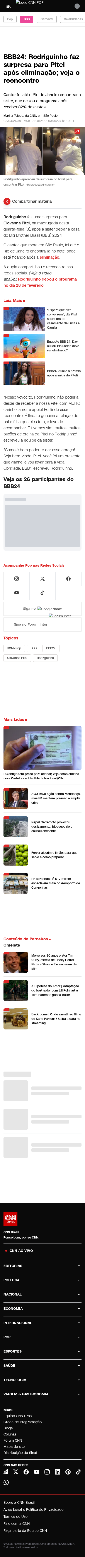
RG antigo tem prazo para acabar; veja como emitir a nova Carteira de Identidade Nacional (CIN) (41, 776)
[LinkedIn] (57, 1472)
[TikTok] (78, 1472)
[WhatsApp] (6, 1482)
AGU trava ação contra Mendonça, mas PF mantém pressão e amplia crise (56, 798)
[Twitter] (15, 1472)
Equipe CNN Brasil (18, 1415)
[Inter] (5, 1471)
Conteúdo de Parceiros (25, 939)
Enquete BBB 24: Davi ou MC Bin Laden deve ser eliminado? (63, 346)
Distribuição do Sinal (20, 1452)
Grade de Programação (22, 1422)
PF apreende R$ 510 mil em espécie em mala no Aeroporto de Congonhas (55, 883)
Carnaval (47, 19)
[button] (42, 159)
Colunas (9, 1434)
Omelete (11, 945)
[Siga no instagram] (16, 578)
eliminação (49, 257)
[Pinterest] (68, 1472)
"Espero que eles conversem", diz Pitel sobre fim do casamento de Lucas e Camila (63, 319)
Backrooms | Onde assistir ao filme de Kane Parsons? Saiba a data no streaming (56, 1018)
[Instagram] (47, 1472)
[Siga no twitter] (42, 578)
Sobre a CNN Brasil (19, 1502)
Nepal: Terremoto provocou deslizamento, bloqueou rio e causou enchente (51, 826)
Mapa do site (14, 1446)
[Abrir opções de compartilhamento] (6, 201)
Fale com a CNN (16, 1523)
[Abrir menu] (8, 6)
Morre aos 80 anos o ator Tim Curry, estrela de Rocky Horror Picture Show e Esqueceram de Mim (53, 962)
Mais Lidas (13, 719)
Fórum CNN (12, 1440)
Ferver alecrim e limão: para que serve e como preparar (54, 855)
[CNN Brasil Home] (39, 6)
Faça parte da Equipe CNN (25, 1530)
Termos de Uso (15, 1516)
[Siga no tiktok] (42, 593)
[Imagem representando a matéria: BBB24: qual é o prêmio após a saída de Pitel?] (24, 373)
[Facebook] (26, 1472)
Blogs (8, 1428)
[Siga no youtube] (16, 593)
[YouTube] (36, 1472)
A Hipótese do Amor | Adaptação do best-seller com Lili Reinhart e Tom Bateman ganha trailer (55, 990)
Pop (10, 19)
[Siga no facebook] (68, 578)
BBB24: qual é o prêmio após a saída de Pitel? (64, 373)
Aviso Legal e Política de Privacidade (33, 1509)
